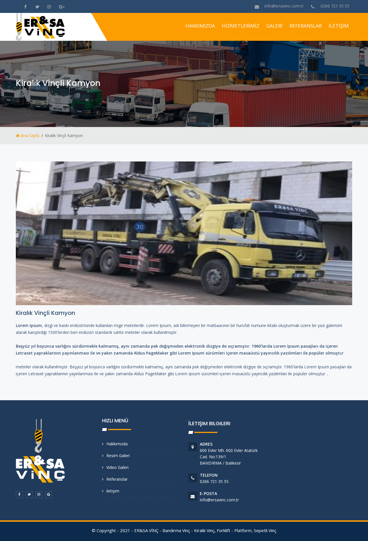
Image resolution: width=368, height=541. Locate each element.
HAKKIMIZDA (200, 25)
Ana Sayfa (29, 135)
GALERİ (274, 25)
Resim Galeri (118, 455)
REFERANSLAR (306, 25)
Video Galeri (117, 467)
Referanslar (117, 479)
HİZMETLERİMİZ (240, 25)
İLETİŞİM (339, 25)
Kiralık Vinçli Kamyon (45, 313)
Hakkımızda (117, 443)
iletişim (112, 491)
